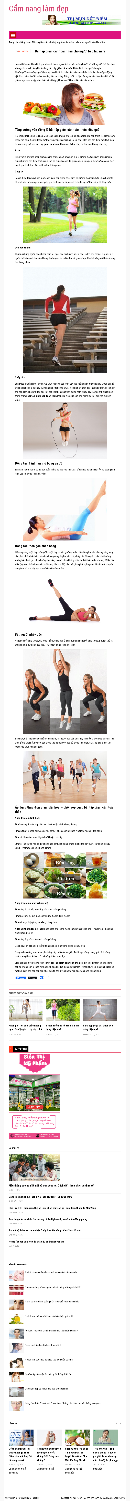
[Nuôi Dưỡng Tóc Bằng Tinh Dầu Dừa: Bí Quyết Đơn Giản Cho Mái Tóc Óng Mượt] (77, 1438)
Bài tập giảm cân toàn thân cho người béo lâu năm (70, 51)
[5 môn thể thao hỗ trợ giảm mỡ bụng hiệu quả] (63, 1011)
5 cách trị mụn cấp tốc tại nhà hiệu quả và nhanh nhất (51, 1272)
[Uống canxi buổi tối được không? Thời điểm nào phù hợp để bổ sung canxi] (21, 1438)
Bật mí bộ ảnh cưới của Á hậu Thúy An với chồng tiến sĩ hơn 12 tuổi (45, 1230)
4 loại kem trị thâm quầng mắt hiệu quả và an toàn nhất (52, 1301)
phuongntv (23, 51)
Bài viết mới (21, 1049)
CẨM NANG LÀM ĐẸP (81, 1498)
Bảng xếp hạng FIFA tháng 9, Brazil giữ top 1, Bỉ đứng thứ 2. (41, 1196)
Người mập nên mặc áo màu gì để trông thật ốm (48, 1374)
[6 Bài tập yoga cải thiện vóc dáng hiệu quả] (100, 1011)
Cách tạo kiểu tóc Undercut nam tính (43, 1345)
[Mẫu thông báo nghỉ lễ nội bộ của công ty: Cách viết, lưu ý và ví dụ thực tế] (34, 1169)
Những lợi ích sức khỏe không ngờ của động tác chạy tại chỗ (25, 1027)
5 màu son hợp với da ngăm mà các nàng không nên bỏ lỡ (52, 1287)
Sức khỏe (13, 1472)
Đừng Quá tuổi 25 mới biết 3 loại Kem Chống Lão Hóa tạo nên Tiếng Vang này (63, 1403)
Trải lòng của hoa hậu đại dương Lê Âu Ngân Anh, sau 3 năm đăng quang (48, 1219)
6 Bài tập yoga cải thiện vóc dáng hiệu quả (98, 1027)
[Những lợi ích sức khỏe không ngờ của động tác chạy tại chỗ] (25, 1011)
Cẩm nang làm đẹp (38, 8)
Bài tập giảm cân (40, 42)
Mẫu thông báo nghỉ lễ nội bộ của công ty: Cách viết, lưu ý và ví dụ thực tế (51, 1185)
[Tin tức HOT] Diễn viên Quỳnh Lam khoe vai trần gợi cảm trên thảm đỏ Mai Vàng (52, 1208)
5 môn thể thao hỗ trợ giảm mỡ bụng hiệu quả (63, 1027)
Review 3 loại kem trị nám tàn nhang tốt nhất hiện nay (51, 1330)
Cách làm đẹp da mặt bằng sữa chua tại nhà (46, 1388)
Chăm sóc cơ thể (17, 1468)
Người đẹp (14, 1148)
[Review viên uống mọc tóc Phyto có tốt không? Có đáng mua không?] (49, 1438)
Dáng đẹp (25, 42)
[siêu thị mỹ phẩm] (34, 1096)
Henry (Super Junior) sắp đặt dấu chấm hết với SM (36, 1241)
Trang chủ (13, 42)
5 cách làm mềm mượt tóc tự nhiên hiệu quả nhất (49, 1316)
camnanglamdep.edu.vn (114, 1498)
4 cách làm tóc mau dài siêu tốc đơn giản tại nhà (49, 1359)
